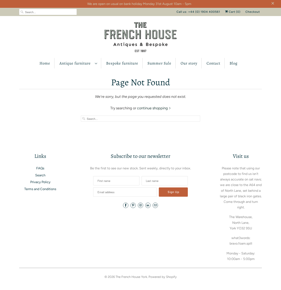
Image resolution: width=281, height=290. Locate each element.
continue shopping (153, 108)
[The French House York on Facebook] (125, 205)
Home (44, 63)
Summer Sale (159, 63)
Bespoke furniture (122, 63)
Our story (189, 63)
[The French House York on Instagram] (140, 205)
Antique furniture (76, 63)
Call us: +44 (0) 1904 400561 (198, 12)
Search (40, 175)
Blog (234, 63)
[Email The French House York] (155, 205)
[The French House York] (140, 38)
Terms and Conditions (40, 189)
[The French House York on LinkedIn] (148, 205)
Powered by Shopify (163, 277)
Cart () (234, 12)
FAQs (40, 168)
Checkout (252, 12)
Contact (213, 63)
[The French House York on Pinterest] (133, 205)
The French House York (131, 277)
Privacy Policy (40, 182)
